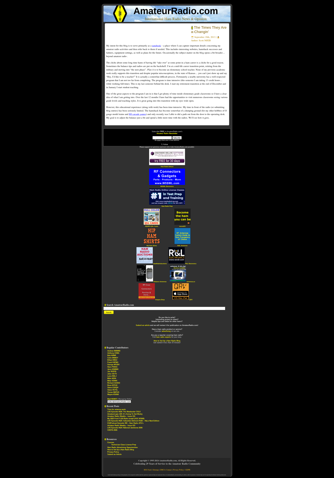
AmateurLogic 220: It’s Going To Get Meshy (124, 414)
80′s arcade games (137, 114)
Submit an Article (114, 454)
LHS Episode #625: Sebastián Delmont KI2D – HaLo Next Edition (133, 421)
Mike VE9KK (112, 381)
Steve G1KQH (112, 387)
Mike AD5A (111, 378)
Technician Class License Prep (123, 445)
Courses (110, 442)
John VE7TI (112, 374)
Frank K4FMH (112, 362)
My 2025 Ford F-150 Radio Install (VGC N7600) (125, 419)
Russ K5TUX (112, 385)
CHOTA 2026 (112, 430)
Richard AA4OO (113, 383)
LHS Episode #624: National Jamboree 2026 (124, 428)
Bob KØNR (111, 355)
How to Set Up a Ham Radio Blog (167, 341)
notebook (156, 45)
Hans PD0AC (112, 367)
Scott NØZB (205, 40)
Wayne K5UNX (113, 394)
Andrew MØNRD (113, 351)
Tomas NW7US (113, 392)
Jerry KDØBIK (112, 369)
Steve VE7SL (112, 390)
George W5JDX (113, 365)
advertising (166, 331)
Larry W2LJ (112, 376)
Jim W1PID (111, 371)
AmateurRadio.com (175, 11)
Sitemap (156, 469)
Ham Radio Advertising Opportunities (122, 447)
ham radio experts (163, 337)
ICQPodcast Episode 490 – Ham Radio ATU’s (125, 423)
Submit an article (143, 325)
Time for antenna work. (116, 409)
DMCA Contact (166, 469)
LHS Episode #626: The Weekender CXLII (124, 412)
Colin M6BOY (112, 358)
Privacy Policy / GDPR (181, 469)
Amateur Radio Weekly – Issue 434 (121, 416)
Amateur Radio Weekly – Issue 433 (121, 425)
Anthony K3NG (113, 353)
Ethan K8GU (112, 360)
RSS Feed (147, 469)
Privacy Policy (113, 452)
